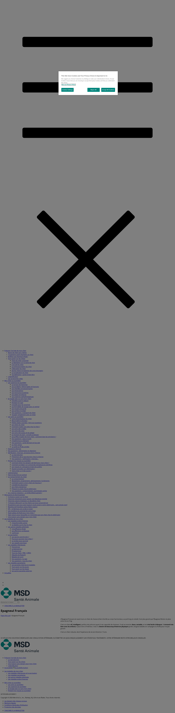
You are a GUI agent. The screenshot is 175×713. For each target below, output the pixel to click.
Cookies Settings (67, 89)
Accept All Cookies (108, 89)
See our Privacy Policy (69, 84)
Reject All (94, 89)
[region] (88, 83)
